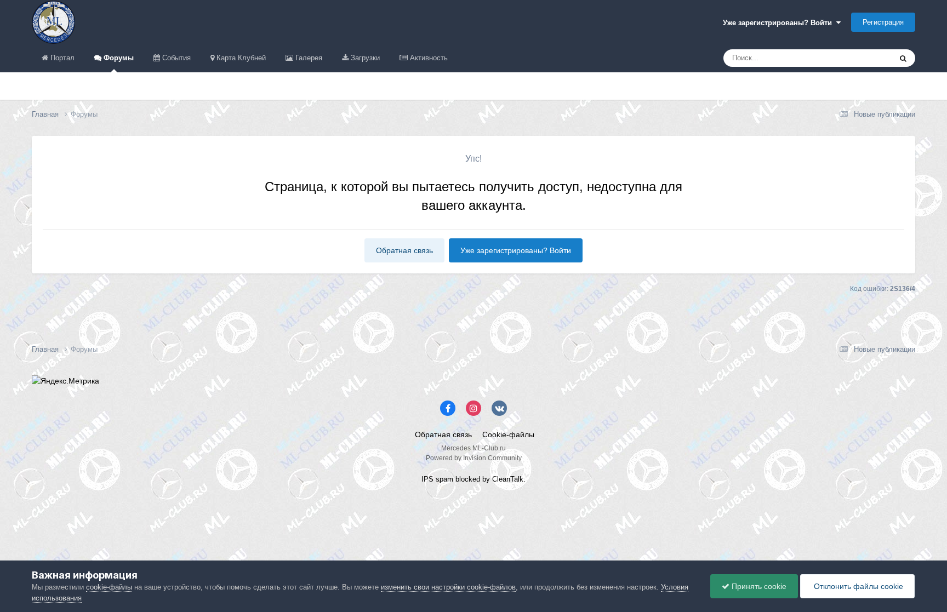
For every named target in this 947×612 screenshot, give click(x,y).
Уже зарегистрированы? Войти (779, 23)
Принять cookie (757, 586)
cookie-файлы (109, 587)
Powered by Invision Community (474, 458)
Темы (868, 58)
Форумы (117, 58)
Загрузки (364, 58)
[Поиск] (903, 58)
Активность (428, 58)
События (175, 58)
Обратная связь (404, 250)
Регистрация (883, 22)
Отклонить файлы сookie (857, 586)
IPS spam (437, 479)
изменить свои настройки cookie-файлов (448, 587)
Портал (61, 58)
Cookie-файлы (508, 434)
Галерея (307, 58)
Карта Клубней (240, 58)
